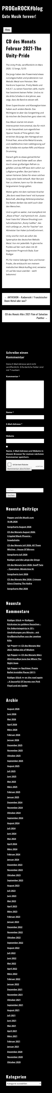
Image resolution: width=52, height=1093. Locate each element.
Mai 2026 (11, 719)
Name (10, 412)
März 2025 (12, 786)
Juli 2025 (11, 771)
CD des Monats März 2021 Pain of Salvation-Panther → (26, 316)
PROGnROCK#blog (22, 8)
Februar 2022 (13, 979)
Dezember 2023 (14, 864)
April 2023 (12, 906)
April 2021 (12, 1031)
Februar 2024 (13, 854)
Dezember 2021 (14, 989)
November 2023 (15, 870)
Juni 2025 (11, 776)
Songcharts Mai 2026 (17, 588)
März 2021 (12, 1036)
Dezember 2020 (14, 1051)
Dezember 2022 (14, 927)
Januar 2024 (13, 859)
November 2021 (15, 994)
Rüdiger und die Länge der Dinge (23, 559)
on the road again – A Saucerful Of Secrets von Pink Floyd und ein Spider (25, 681)
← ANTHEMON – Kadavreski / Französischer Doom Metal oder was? (25, 299)
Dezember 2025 (14, 745)
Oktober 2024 (14, 812)
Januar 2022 (13, 984)
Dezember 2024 (14, 802)
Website (10, 436)
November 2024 (15, 807)
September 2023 (15, 880)
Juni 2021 (11, 1020)
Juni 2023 (11, 896)
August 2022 (13, 948)
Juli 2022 (11, 953)
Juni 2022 (11, 958)
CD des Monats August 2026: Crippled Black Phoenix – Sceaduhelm (21, 536)
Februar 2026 (13, 735)
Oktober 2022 (14, 937)
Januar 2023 (13, 922)
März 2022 (12, 973)
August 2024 (13, 823)
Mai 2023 (11, 901)
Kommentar (13, 376)
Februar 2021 (13, 1041)
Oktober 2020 (14, 1062)
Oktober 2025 (14, 755)
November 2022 (15, 932)
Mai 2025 (11, 781)
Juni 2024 (11, 833)
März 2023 (12, 911)
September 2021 (15, 1005)
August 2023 (13, 885)
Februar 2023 (13, 916)
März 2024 (12, 849)
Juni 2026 (11, 714)
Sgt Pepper (12, 655)
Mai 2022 (11, 963)
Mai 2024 (11, 838)
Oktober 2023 (14, 875)
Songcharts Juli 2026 (17, 554)
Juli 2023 (11, 890)
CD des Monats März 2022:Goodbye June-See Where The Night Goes (24, 659)
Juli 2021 (11, 1015)
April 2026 (12, 724)
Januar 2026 (13, 740)
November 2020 (15, 1057)
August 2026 (13, 709)
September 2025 (15, 760)
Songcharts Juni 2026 (17, 574)
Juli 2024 (11, 828)
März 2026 (12, 729)
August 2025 (13, 766)
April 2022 (12, 968)
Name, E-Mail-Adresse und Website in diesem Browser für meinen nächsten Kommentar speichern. (25, 454)
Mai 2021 (11, 1025)
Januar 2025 (13, 797)
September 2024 (15, 818)
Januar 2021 (13, 1046)
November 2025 (15, 750)
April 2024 (12, 844)
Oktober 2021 (14, 999)
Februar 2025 (13, 792)
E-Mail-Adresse (14, 424)
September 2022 (15, 942)
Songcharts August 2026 (19, 526)
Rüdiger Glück (14, 620)
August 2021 (13, 1010)
